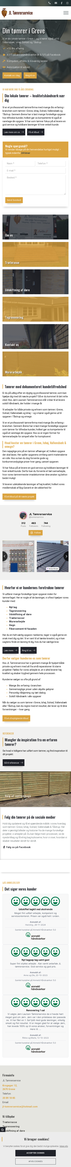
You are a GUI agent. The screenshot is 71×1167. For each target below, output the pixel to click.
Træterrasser (17, 618)
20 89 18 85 (8, 1098)
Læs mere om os (12, 132)
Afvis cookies (35, 1161)
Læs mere (8, 650)
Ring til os (30, 75)
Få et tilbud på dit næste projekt (19, 496)
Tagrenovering (17, 611)
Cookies (2, 1129)
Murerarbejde (17, 621)
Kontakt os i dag (12, 75)
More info (64, 1146)
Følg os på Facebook (18, 847)
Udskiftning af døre (20, 614)
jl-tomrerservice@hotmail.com (20, 1106)
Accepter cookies (35, 1153)
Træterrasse (9, 1122)
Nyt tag (13, 607)
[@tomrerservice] (23, 515)
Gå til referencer (11, 763)
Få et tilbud (34, 132)
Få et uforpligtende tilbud (16, 718)
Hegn (12, 625)
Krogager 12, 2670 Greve (9, 1087)
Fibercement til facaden (23, 628)
